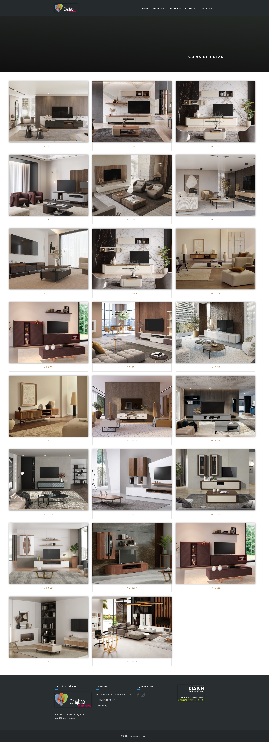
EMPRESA (190, 8)
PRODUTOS (158, 8)
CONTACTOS (206, 8)
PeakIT (145, 736)
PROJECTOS (175, 8)
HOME (145, 8)
